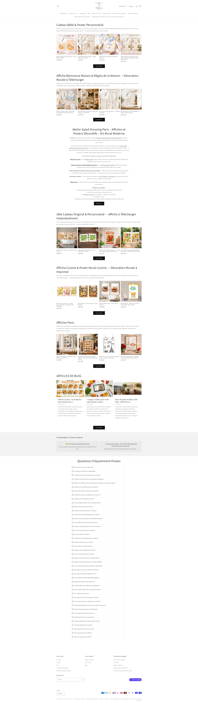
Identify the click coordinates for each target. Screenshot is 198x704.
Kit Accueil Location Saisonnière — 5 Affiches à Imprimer (109, 112)
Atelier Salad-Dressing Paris (65, 698)
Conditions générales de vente (127, 698)
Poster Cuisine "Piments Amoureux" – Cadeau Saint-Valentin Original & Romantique (109, 250)
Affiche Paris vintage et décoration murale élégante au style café (66, 357)
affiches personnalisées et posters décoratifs (108, 138)
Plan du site (88, 662)
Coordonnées (139, 700)
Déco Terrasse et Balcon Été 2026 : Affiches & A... (126, 400)
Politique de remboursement (63, 670)
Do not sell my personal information (123, 670)
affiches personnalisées (108, 165)
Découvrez (99, 203)
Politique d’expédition (114, 698)
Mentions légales (118, 665)
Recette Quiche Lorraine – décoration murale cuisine (66, 250)
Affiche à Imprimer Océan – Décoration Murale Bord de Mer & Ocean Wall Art (65, 112)
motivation (111, 176)
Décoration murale (88, 194)
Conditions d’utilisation (104, 698)
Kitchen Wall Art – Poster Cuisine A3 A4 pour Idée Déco (88, 304)
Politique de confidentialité (120, 668)
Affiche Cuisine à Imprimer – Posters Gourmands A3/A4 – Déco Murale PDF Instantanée (64, 305)
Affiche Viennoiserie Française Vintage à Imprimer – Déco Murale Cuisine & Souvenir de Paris (88, 358)
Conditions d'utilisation (62, 668)
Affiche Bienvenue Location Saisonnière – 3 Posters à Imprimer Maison (130, 112)
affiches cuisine (89, 159)
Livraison (58, 660)
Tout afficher (99, 66)
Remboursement (89, 660)
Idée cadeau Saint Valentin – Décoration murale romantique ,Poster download (130, 357)
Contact (58, 662)
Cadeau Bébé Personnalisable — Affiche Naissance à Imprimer (87, 57)
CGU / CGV (116, 662)
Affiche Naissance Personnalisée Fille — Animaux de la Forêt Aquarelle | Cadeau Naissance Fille (130, 58)
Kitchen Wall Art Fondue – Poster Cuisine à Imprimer (108, 304)
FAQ (57, 665)
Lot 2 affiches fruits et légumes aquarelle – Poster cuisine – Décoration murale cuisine (130, 250)
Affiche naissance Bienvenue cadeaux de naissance (108, 57)
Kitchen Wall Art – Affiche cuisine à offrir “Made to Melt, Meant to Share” (130, 304)
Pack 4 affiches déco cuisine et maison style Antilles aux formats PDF (88, 112)
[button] (58, 6)
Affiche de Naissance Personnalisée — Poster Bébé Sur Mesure (66, 57)
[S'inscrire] (82, 679)
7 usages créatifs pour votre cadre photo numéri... (98, 400)
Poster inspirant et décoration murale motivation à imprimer (86, 250)
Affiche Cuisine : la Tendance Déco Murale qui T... (69, 400)
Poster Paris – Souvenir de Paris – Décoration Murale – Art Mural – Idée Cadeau (109, 357)
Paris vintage (103, 176)
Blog (86, 665)
